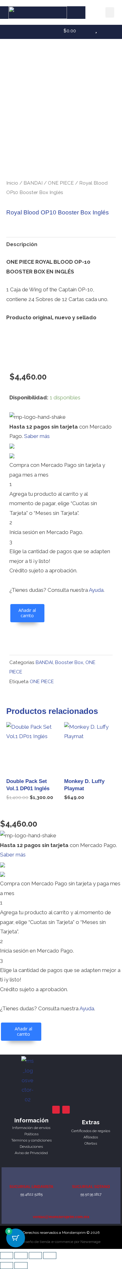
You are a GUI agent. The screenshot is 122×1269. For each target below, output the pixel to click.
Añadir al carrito (27, 612)
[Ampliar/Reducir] (6, 1255)
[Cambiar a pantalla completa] (21, 1255)
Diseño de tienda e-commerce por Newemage (61, 1241)
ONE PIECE (61, 183)
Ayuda (96, 590)
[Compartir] (35, 1255)
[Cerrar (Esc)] (49, 1255)
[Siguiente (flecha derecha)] (21, 1265)
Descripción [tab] (21, 244)
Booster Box (69, 662)
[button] (109, 12)
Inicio (12, 183)
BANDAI (33, 183)
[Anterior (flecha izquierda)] (6, 1265)
